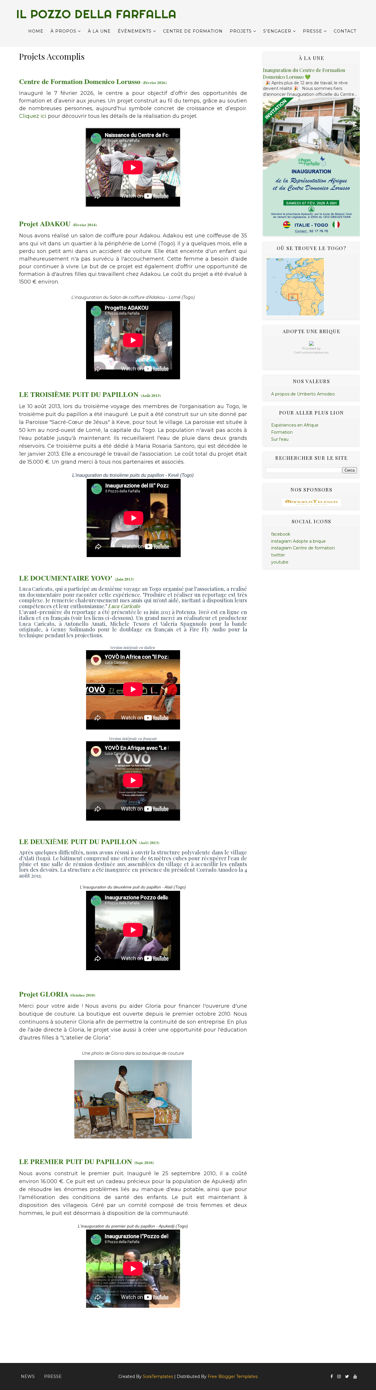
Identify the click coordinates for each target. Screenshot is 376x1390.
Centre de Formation (193, 31)
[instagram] (339, 1376)
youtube (279, 562)
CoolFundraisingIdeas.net (311, 352)
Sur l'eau (279, 439)
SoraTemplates (158, 1376)
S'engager (277, 31)
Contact (345, 31)
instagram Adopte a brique (298, 541)
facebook (280, 534)
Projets (241, 31)
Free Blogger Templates (233, 1376)
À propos (63, 31)
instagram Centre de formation (303, 548)
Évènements (135, 31)
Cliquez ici (32, 116)
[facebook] (331, 1376)
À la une (99, 31)
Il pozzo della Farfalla (96, 14)
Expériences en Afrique (294, 425)
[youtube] (355, 1376)
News (28, 1376)
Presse (312, 31)
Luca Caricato (124, 606)
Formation (282, 432)
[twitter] (347, 1376)
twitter (278, 555)
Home (35, 31)
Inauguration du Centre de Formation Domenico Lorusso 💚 (304, 73)
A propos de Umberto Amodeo (303, 394)
